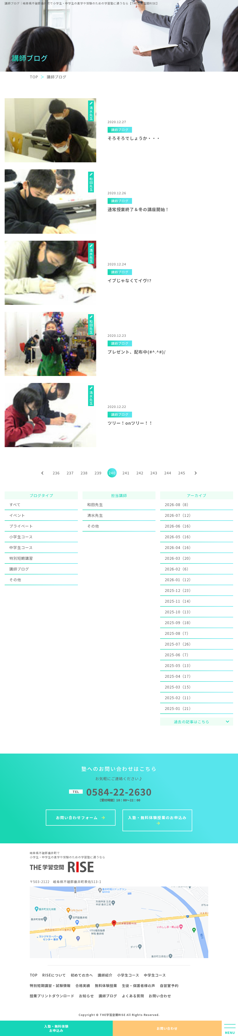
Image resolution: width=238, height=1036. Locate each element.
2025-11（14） (179, 601)
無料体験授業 (106, 985)
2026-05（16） (179, 536)
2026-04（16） (179, 547)
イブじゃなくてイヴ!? (130, 280)
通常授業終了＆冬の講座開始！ (138, 209)
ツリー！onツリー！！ (130, 423)
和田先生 (95, 504)
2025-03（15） (179, 687)
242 (139, 473)
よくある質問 (133, 995)
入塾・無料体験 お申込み (56, 1028)
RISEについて (54, 975)
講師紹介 (105, 975)
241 (125, 473)
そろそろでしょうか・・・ (134, 138)
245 (181, 473)
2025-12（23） (179, 590)
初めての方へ (82, 975)
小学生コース (21, 536)
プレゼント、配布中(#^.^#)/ (137, 352)
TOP (34, 975)
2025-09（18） (179, 622)
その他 (15, 579)
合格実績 (82, 985)
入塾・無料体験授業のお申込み (157, 817)
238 (84, 473)
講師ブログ (19, 569)
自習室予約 (169, 985)
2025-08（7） (178, 633)
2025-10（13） (179, 612)
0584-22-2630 (119, 791)
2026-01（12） (179, 579)
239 (98, 473)
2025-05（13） (179, 665)
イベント (17, 515)
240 (112, 473)
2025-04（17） (179, 676)
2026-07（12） (179, 515)
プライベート (21, 526)
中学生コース (21, 547)
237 (70, 473)
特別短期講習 (21, 558)
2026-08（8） (178, 504)
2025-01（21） (179, 708)
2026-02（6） (178, 569)
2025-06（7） (178, 654)
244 (167, 473)
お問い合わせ (167, 1028)
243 (153, 473)
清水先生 (95, 515)
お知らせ (86, 995)
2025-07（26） (179, 644)
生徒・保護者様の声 (138, 985)
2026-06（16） (179, 526)
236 (56, 473)
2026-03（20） (179, 558)
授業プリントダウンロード (52, 995)
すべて (15, 504)
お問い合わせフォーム (77, 817)
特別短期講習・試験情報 (50, 985)
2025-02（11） (179, 697)
